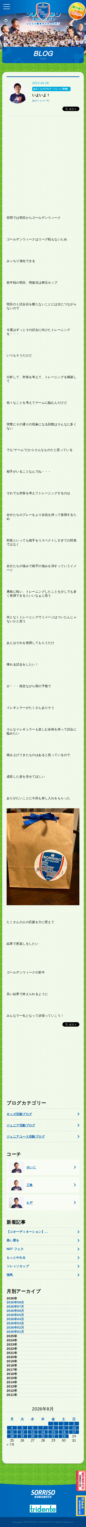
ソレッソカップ (18, 1266)
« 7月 (11, 1444)
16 (63, 1432)
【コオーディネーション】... (27, 1231)
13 (33, 1432)
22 (53, 1436)
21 (43, 1436)
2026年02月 (15, 1327)
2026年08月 (15, 1302)
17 (74, 1432)
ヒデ (29, 1202)
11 (12, 1432)
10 (74, 1428)
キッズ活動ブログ (19, 1114)
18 (12, 1436)
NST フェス (15, 1249)
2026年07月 (15, 1306)
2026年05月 (15, 1315)
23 (63, 1436)
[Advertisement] (43, 166)
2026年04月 (15, 1319)
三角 (29, 1185)
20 (33, 1436)
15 (53, 1432)
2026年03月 (15, 1323)
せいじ (31, 1167)
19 (22, 1436)
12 (22, 1432)
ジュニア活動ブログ (21, 1125)
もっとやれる (16, 1257)
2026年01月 (15, 1331)
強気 (10, 1274)
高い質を (13, 1240)
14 (43, 1432)
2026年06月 (15, 1310)
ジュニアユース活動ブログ (26, 1136)
